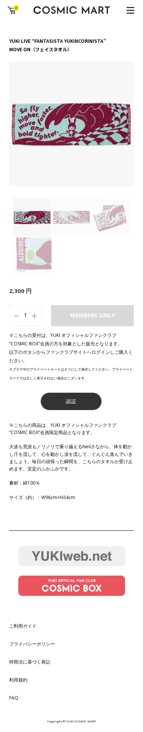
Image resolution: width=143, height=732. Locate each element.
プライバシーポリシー (32, 644)
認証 (71, 401)
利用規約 (18, 680)
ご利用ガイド (23, 626)
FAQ (13, 698)
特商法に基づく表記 (29, 662)
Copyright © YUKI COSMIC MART (71, 721)
